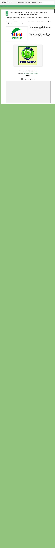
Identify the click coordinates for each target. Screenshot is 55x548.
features (33, 73)
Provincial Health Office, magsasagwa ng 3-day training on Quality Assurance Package (28, 13)
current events (27, 73)
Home (10, 6)
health (36, 73)
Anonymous (34, 71)
